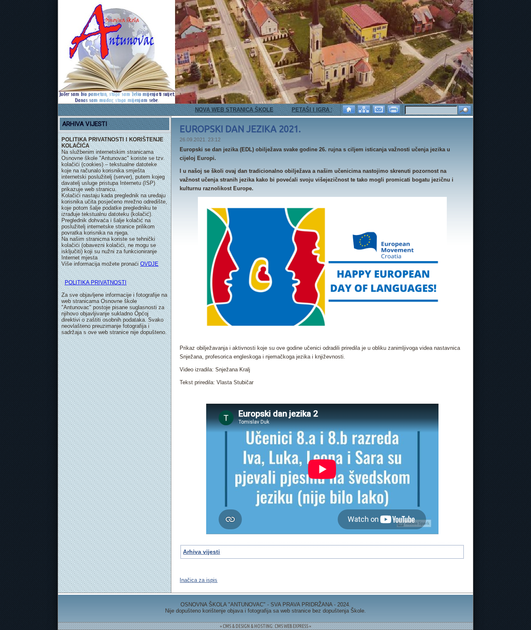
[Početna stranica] (349, 108)
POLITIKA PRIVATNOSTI (96, 282)
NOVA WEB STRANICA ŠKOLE (224, 110)
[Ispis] (394, 108)
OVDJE (149, 264)
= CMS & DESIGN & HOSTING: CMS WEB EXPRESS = (265, 626)
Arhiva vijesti (201, 551)
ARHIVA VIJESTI (84, 124)
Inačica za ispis (198, 580)
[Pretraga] (464, 110)
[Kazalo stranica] (364, 108)
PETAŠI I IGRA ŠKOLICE (313, 110)
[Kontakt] (379, 108)
